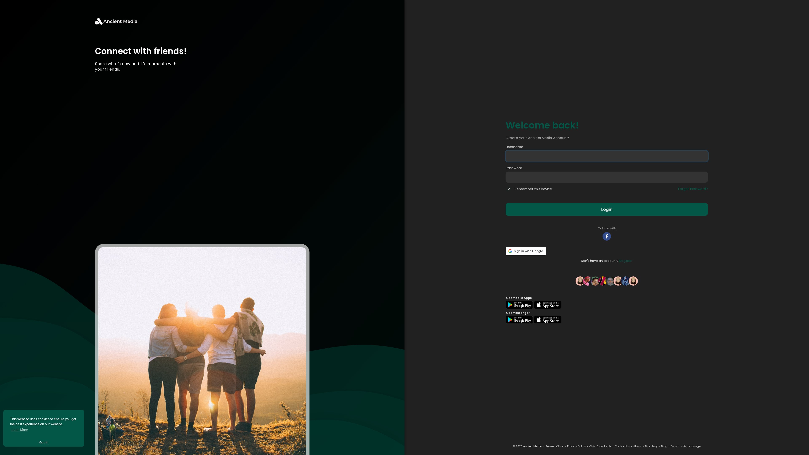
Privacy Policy (576, 446)
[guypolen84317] (633, 281)
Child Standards (600, 446)
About (637, 446)
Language (693, 446)
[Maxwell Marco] (603, 281)
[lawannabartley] (618, 281)
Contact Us (622, 446)
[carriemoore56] (580, 281)
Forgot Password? (693, 189)
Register (625, 260)
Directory (651, 446)
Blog (664, 446)
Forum (675, 446)
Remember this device (533, 189)
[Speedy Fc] (587, 281)
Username (514, 147)
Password (514, 168)
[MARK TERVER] (625, 281)
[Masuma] (595, 281)
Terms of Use (555, 446)
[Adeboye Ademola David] (610, 281)
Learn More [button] (19, 430)
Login (606, 209)
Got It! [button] (43, 442)
